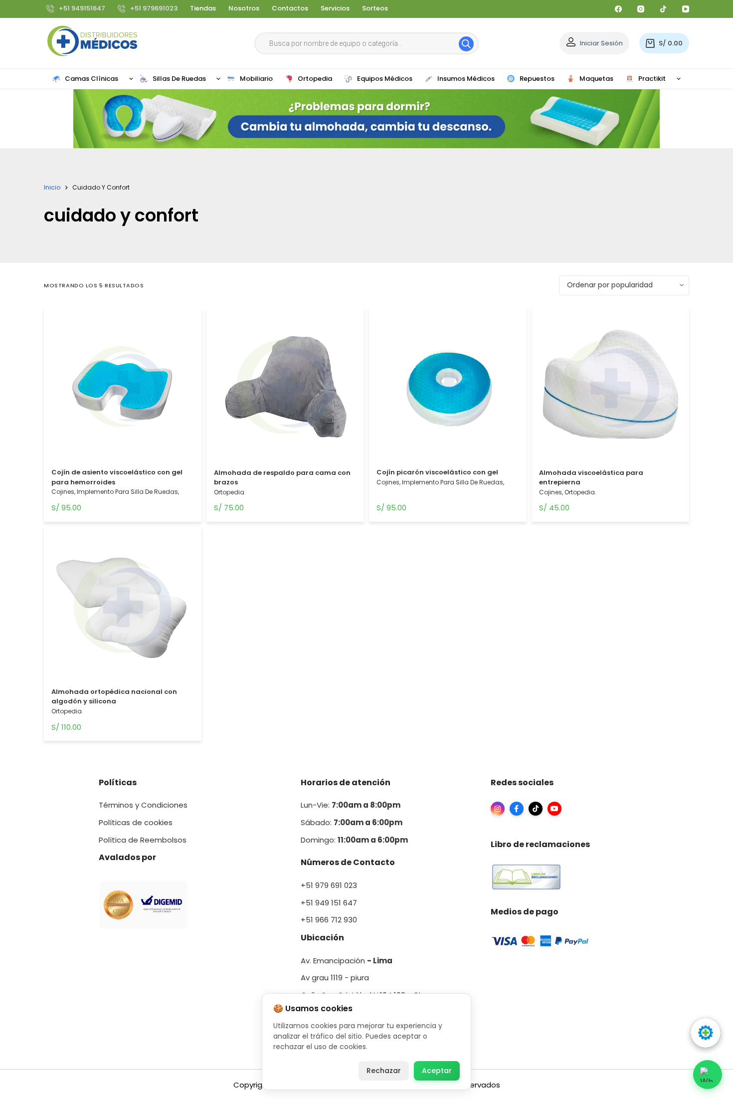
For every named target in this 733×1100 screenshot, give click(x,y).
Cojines (62, 491)
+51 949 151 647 (329, 902)
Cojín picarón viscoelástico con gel (437, 472)
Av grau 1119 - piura (335, 977)
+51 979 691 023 (329, 885)
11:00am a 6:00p (369, 840)
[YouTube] (685, 8)
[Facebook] (618, 8)
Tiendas (203, 8)
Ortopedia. (230, 492)
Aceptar (437, 1071)
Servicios (335, 8)
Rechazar (383, 1071)
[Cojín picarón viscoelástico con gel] (447, 389)
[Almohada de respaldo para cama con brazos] (285, 389)
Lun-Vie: (350, 805)
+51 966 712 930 (329, 919)
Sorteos (375, 8)
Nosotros (243, 8)
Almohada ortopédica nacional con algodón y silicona (114, 696)
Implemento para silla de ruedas (127, 491)
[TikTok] (663, 8)
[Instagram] (640, 8)
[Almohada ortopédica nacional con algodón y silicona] (122, 608)
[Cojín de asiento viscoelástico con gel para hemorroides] (122, 389)
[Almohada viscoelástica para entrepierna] (610, 389)
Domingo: (319, 840)
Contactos (290, 8)
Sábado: (351, 822)
